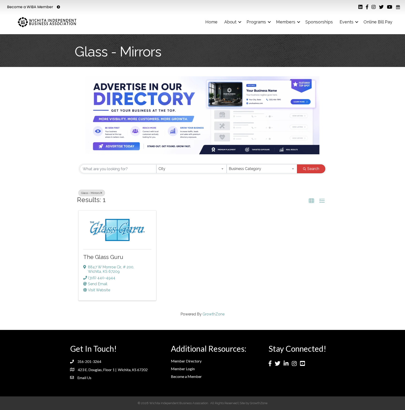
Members (285, 21)
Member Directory (186, 361)
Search (313, 168)
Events (346, 21)
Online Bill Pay (378, 21)
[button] (311, 201)
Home (211, 21)
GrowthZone (213, 314)
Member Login (183, 368)
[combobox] (191, 168)
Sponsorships (319, 21)
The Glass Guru (103, 257)
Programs (256, 21)
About (230, 21)
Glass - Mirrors (90, 193)
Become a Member (186, 376)
